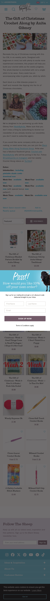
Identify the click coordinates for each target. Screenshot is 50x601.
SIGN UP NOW (25, 318)
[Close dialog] (48, 272)
